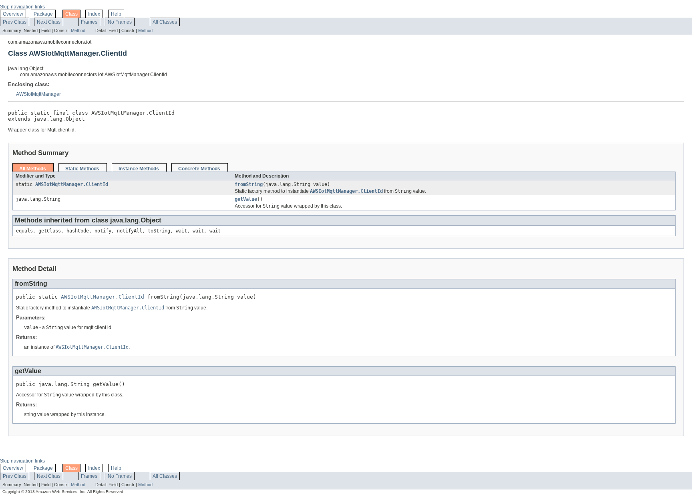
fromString (249, 184)
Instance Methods (139, 169)
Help (116, 14)
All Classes (165, 22)
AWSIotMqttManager (38, 94)
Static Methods (82, 169)
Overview (13, 14)
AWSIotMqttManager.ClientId (71, 184)
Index (94, 14)
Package (43, 14)
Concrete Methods (199, 169)
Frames (89, 22)
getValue (246, 199)
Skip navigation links (22, 7)
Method (78, 30)
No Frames (120, 22)
